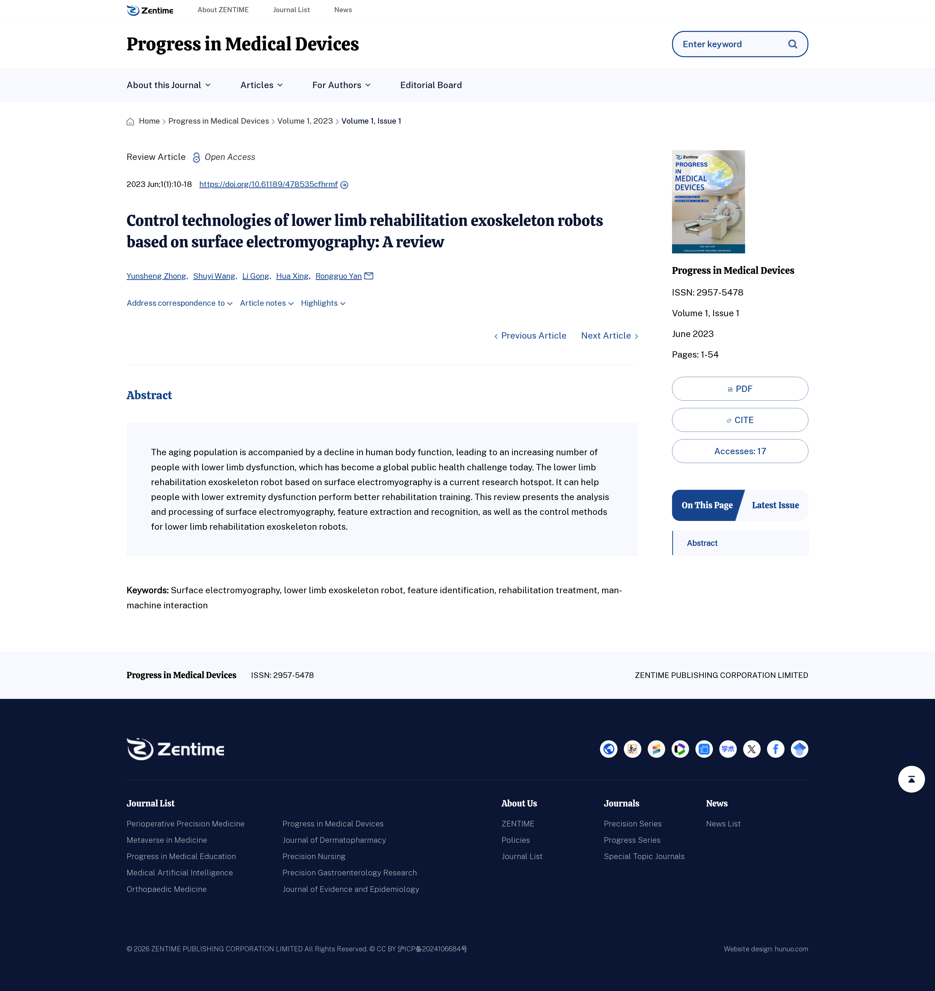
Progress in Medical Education (181, 856)
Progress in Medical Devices (218, 120)
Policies (516, 839)
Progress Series (632, 839)
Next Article (606, 335)
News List (723, 823)
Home (149, 120)
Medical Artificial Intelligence (180, 872)
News (343, 10)
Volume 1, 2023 (305, 120)
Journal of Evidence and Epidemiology (350, 889)
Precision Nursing (314, 856)
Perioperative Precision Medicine (186, 823)
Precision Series (633, 823)
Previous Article (534, 335)
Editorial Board (431, 85)
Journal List (291, 10)
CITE (744, 420)
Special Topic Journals (644, 856)
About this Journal (164, 85)
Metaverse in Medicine (167, 839)
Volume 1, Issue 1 (371, 120)
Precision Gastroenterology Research (349, 872)
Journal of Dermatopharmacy (334, 839)
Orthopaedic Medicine (167, 889)
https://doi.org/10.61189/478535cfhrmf (268, 184)
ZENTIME (518, 823)
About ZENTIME (223, 10)
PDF (744, 389)
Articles (256, 85)
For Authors (336, 85)
